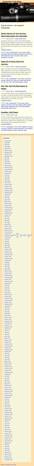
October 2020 (8, 256)
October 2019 (8, 279)
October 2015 (8, 370)
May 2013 (7, 425)
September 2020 (9, 258)
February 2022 (8, 226)
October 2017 (8, 325)
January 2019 (8, 296)
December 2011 (8, 458)
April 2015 (7, 382)
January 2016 (8, 365)
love (4, 82)
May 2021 (7, 243)
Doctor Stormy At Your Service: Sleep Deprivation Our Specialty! (14, 34)
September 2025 (9, 156)
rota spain (14, 130)
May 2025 (7, 160)
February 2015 (8, 385)
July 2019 (7, 285)
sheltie (21, 55)
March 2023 (7, 201)
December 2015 (8, 366)
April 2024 (7, 180)
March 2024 (7, 182)
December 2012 (8, 435)
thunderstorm (4, 57)
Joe (16, 115)
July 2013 (7, 422)
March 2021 (7, 247)
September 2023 (9, 192)
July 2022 (7, 216)
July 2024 (7, 175)
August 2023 (8, 194)
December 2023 (8, 188)
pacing (12, 55)
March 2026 (7, 148)
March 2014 (7, 406)
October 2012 (8, 439)
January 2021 (8, 251)
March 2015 (7, 384)
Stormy (8, 52)
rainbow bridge (4, 108)
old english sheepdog (17, 82)
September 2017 (9, 327)
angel (22, 78)
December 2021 (8, 230)
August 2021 (8, 237)
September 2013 (9, 418)
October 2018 (8, 302)
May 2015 (7, 380)
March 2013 (7, 429)
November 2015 (8, 368)
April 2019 (7, 291)
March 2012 (7, 452)
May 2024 (7, 179)
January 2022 (8, 228)
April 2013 (7, 427)
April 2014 (7, 404)
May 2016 (7, 357)
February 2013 (8, 431)
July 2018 (7, 308)
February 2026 (8, 150)
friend (15, 80)
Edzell (24, 104)
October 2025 (8, 154)
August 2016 (8, 351)
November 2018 (8, 300)
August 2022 (8, 215)
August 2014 (8, 397)
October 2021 (8, 234)
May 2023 (7, 198)
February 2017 (8, 340)
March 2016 (7, 361)
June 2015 (7, 378)
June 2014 (7, 401)
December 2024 (8, 167)
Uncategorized (13, 52)
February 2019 (8, 294)
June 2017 (7, 332)
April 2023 (7, 199)
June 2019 (7, 287)
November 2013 (8, 414)
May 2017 (7, 334)
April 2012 (7, 450)
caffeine (28, 52)
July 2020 (7, 262)
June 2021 (7, 241)
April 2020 (7, 268)
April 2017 (7, 336)
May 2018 (7, 311)
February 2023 (8, 203)
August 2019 (8, 283)
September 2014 (9, 395)
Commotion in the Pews (11, 1)
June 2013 (7, 423)
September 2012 (9, 440)
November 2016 (8, 346)
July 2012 (7, 444)
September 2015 (9, 372)
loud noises (27, 54)
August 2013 (8, 420)
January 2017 (8, 342)
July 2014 (7, 399)
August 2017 (8, 328)
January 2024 (8, 186)
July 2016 (7, 353)
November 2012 (8, 437)
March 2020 (7, 270)
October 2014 (8, 393)
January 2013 (8, 433)
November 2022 (8, 209)
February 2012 (8, 454)
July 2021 (7, 239)
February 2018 (8, 317)
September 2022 (9, 213)
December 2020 (8, 253)
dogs (7, 78)
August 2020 (8, 260)
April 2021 (7, 245)
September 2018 (9, 304)
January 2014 (8, 410)
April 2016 (7, 359)
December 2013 (8, 412)
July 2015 (7, 376)
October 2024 (8, 171)
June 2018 (7, 310)
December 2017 (8, 321)
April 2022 (7, 222)
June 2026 (7, 142)
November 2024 (8, 169)
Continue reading (6, 49)
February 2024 (8, 184)
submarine (20, 130)
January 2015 (8, 387)
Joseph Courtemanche (20, 38)
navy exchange (29, 128)
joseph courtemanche (18, 54)
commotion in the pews (7, 54)
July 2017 (7, 330)
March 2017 (7, 338)
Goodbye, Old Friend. (9, 112)
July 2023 (7, 196)
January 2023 (8, 205)
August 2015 (8, 374)
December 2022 (8, 207)
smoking (26, 82)
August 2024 (8, 173)
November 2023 (8, 190)
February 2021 (8, 249)
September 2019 (9, 281)
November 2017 (8, 323)
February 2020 (8, 272)
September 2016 (9, 349)
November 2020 (8, 254)
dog (12, 80)
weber (25, 130)
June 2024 (7, 177)
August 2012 (8, 442)
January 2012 (8, 456)
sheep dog (16, 55)
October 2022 (8, 211)
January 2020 (8, 274)
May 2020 (7, 266)
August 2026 (8, 141)
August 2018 (8, 306)
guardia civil (10, 128)
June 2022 (7, 218)
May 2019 (7, 289)
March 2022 (7, 224)
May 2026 (7, 144)
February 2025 (8, 165)
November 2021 (8, 232)
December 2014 (8, 389)
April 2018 (7, 313)
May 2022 (7, 220)
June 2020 (7, 264)
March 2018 (7, 315)
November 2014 (8, 391)
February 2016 (8, 363)
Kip (2, 82)
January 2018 (8, 319)
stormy (25, 55)
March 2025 (7, 163)
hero (18, 80)
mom (7, 82)
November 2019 (8, 277)
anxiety (24, 52)
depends (8, 80)
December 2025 (8, 152)
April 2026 (7, 146)
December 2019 (8, 275)
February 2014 (8, 408)
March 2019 (7, 292)
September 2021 (9, 235)
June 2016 (7, 355)
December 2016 (8, 344)
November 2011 (8, 459)
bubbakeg (24, 126)
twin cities (10, 57)
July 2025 (7, 158)
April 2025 (7, 162)
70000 (19, 126)
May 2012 (7, 448)
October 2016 (8, 347)
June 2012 (7, 446)
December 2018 (8, 298)
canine (22, 103)
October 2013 (8, 416)
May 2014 (7, 403)
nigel (10, 82)
